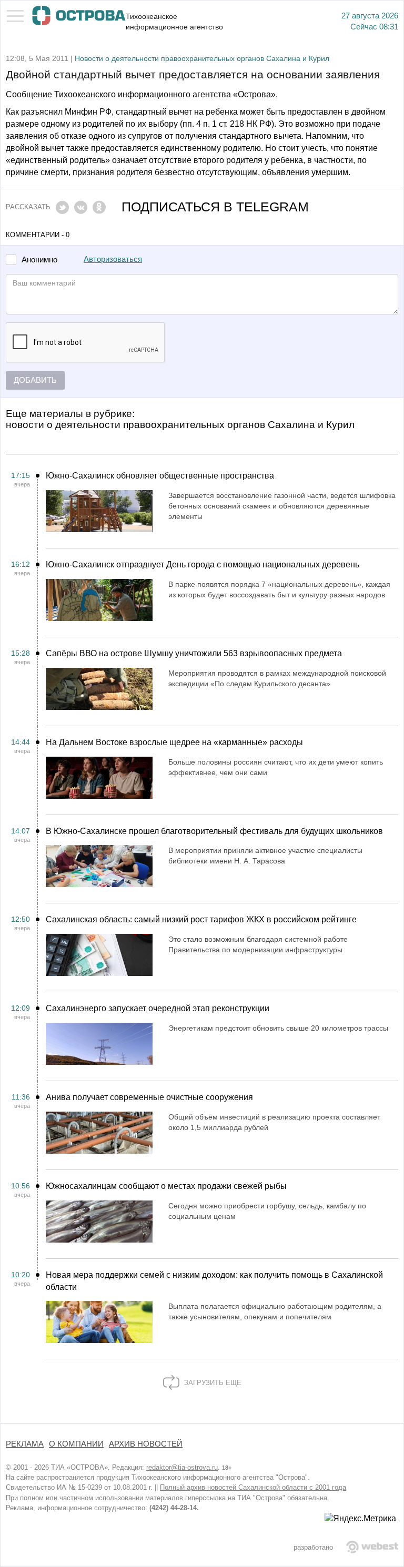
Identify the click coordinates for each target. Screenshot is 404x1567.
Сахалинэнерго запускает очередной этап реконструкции (157, 1008)
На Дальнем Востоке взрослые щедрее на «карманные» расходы (174, 742)
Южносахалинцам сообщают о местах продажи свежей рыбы (166, 1186)
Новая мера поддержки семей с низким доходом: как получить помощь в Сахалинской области (214, 1280)
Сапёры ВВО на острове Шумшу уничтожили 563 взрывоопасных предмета (194, 653)
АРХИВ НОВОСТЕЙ (146, 1444)
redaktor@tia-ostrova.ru (182, 1467)
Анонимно (39, 260)
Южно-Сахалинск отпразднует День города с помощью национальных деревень (202, 564)
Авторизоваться (113, 259)
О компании (76, 1444)
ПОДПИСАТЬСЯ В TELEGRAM (215, 206)
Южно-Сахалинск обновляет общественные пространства (160, 475)
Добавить (35, 380)
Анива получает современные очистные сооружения (149, 1097)
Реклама (25, 1444)
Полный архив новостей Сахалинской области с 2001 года (253, 1487)
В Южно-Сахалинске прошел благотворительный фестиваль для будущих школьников (214, 831)
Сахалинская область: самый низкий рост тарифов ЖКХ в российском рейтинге (201, 919)
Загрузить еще (211, 1383)
